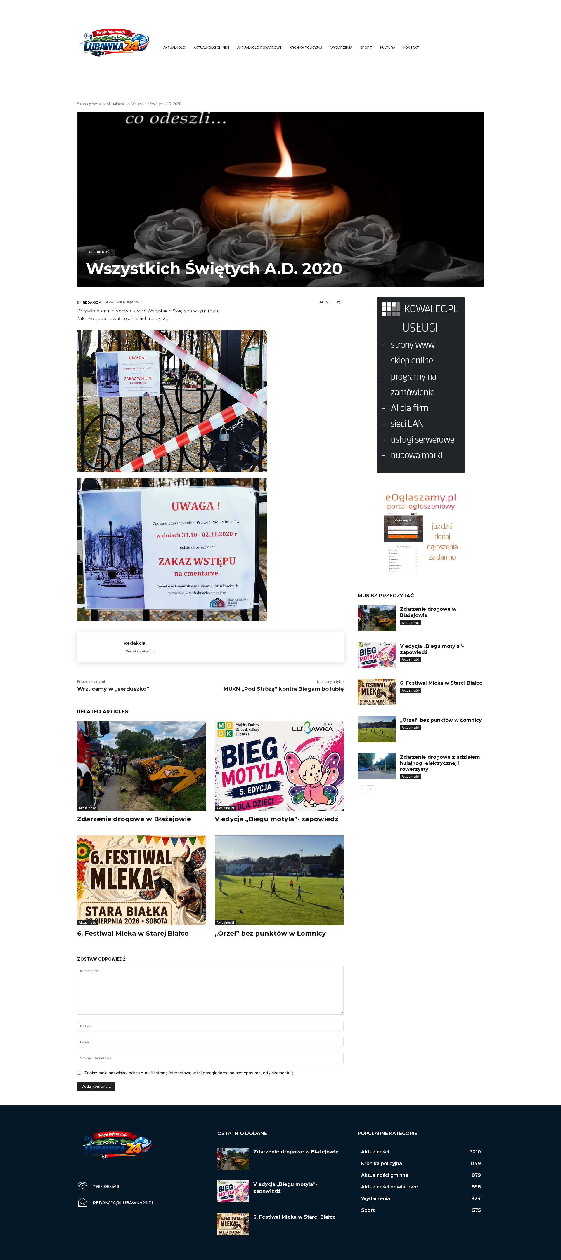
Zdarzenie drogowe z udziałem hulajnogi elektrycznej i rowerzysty (440, 763)
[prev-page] (361, 789)
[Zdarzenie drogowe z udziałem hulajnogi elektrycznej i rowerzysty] (377, 766)
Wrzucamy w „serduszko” (113, 689)
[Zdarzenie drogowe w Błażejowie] (141, 766)
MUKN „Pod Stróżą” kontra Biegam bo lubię (284, 689)
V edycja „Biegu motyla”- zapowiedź (276, 819)
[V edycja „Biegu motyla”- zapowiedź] (279, 766)
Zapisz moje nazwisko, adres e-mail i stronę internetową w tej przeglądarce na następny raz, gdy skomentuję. (189, 1072)
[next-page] (370, 789)
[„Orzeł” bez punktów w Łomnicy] (279, 880)
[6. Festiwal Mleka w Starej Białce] (141, 880)
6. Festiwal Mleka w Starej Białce (132, 933)
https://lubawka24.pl (139, 651)
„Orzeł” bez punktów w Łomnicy (270, 933)
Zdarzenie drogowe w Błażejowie (134, 819)
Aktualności (116, 103)
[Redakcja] (100, 647)
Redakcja (92, 302)
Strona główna (89, 103)
